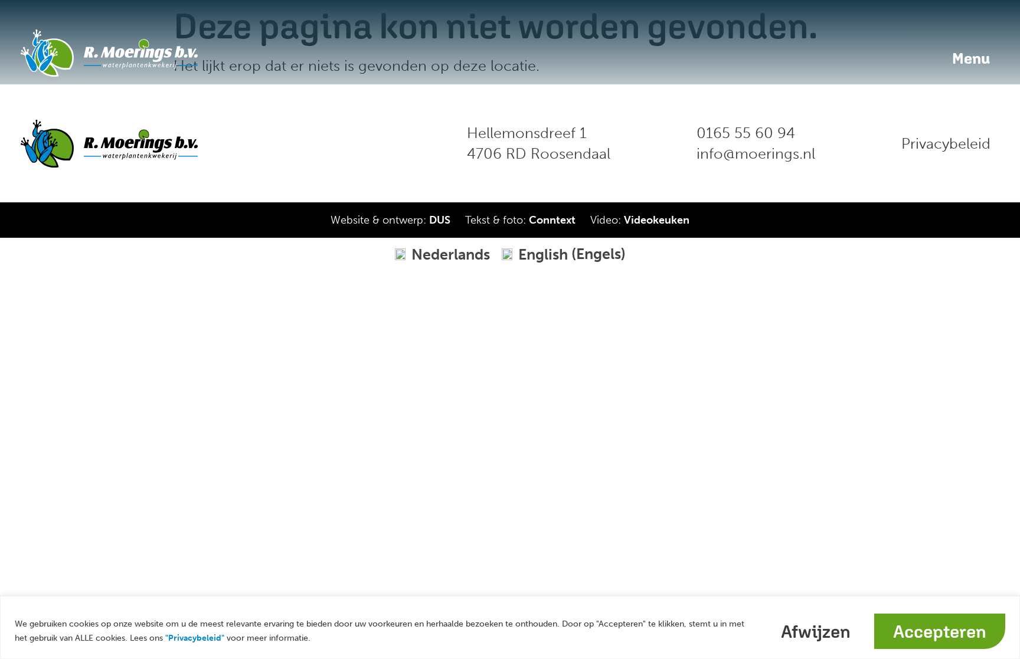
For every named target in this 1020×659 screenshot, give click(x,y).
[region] (510, 627)
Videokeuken (656, 220)
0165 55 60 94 (746, 133)
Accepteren (939, 631)
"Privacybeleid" (194, 638)
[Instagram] (370, 143)
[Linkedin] (332, 143)
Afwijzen (816, 631)
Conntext (552, 220)
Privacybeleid (945, 144)
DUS (439, 220)
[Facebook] (294, 143)
